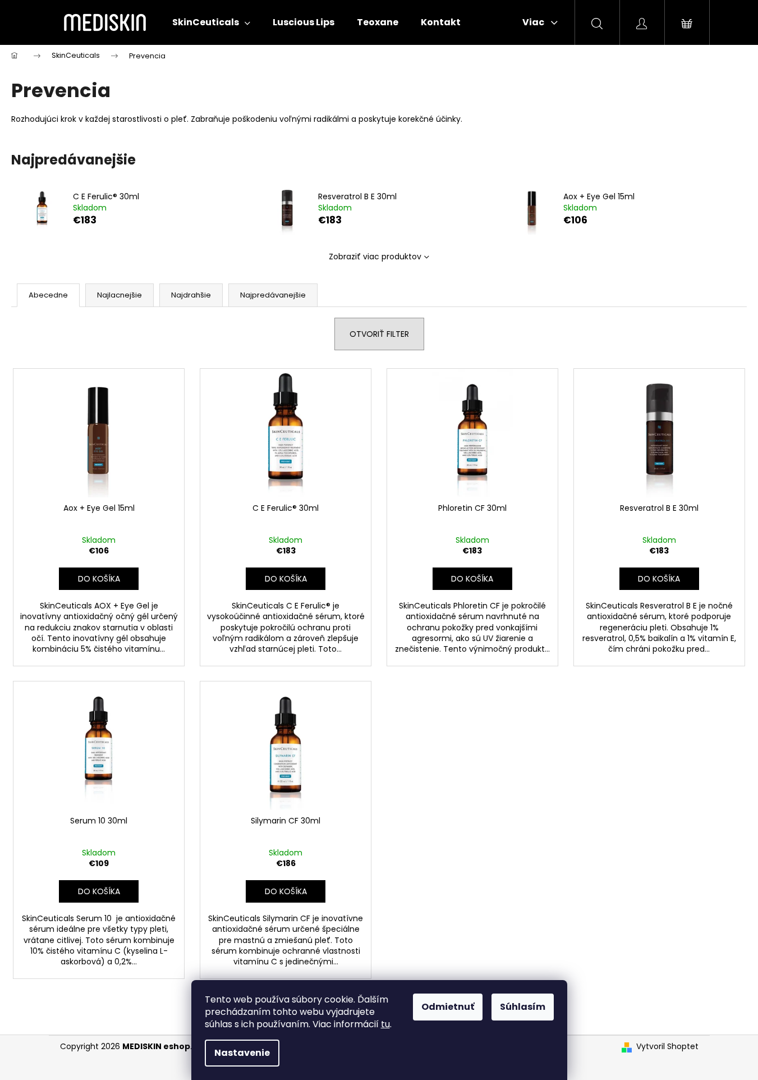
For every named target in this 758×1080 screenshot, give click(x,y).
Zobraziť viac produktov (375, 256)
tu (385, 1024)
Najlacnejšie (119, 295)
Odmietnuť (447, 1006)
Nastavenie (242, 1052)
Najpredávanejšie (273, 295)
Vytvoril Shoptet (667, 1046)
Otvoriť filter (379, 334)
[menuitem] (211, 22)
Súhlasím (522, 1006)
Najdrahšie (191, 295)
